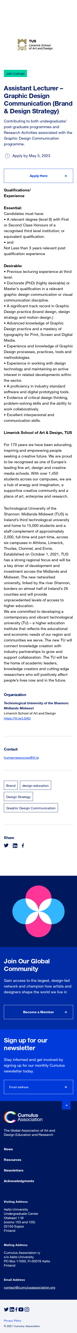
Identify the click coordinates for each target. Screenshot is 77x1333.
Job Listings (15, 73)
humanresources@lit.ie (21, 757)
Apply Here (38, 176)
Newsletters (14, 1170)
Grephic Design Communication (31, 808)
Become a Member (38, 1012)
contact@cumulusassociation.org (29, 1287)
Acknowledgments (19, 1181)
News (8, 1149)
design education (35, 785)
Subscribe (66, 1087)
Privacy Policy (12, 1320)
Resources (12, 1160)
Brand (10, 785)
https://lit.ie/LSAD (17, 718)
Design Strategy (18, 797)
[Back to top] (66, 1105)
